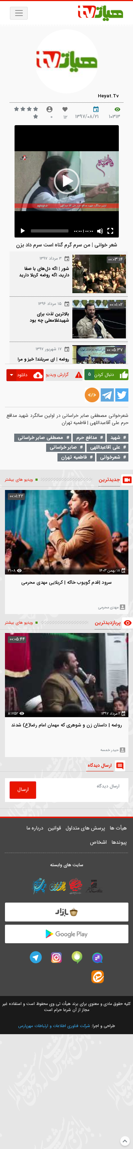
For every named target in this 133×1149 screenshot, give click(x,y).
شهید (115, 437)
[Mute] (100, 231)
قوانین (54, 828)
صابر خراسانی (63, 447)
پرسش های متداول (85, 828)
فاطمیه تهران (74, 457)
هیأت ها (118, 828)
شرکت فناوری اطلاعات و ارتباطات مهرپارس (54, 1026)
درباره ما (34, 828)
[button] (66, 181)
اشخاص (98, 842)
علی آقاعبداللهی (105, 447)
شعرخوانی (110, 457)
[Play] (23, 231)
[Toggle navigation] (19, 13)
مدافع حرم (86, 437)
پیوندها (119, 842)
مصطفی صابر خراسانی (40, 437)
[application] (67, 181)
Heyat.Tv (108, 96)
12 (65, 117)
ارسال (23, 790)
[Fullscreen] (110, 231)
